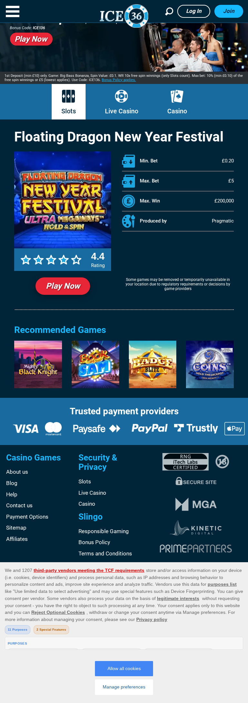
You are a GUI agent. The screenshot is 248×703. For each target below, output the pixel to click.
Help (11, 494)
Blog (11, 483)
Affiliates (17, 539)
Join (228, 11)
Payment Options (27, 516)
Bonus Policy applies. (119, 80)
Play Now (63, 286)
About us (17, 472)
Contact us (19, 505)
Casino (177, 111)
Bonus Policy (94, 542)
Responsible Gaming (103, 531)
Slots (68, 111)
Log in (194, 11)
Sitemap (16, 527)
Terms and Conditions (105, 553)
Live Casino (121, 111)
